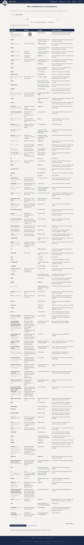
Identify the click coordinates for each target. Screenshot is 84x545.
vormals (46, 131)
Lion (41, 482)
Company (43, 98)
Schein (39, 67)
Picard (41, 242)
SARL (43, 150)
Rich (39, 169)
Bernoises (40, 462)
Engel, (43, 47)
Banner (39, 69)
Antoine (39, 315)
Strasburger (44, 226)
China (39, 321)
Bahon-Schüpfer (43, 76)
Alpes (48, 460)
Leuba (42, 266)
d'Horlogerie (40, 41)
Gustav (39, 132)
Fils (40, 148)
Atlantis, (45, 189)
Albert (48, 380)
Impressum (33, 538)
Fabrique (48, 39)
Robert (39, 278)
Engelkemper (43, 92)
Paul (39, 175)
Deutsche (40, 198)
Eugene (39, 193)
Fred (42, 169)
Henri (39, 242)
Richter (42, 446)
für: (47, 67)
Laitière (43, 460)
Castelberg (43, 315)
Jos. (38, 124)
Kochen (47, 538)
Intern (51, 538)
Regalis (47, 287)
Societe (39, 460)
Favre (42, 334)
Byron (39, 226)
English (79, 1)
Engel (43, 32)
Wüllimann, (45, 286)
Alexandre (40, 32)
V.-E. (39, 178)
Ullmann (40, 507)
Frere (45, 242)
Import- (46, 321)
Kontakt (74, 1)
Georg (39, 446)
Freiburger (44, 129)
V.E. (38, 76)
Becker (42, 132)
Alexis (39, 334)
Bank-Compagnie (41, 322)
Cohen (43, 219)
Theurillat (40, 160)
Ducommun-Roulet (45, 193)
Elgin (39, 489)
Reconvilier (40, 406)
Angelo (44, 41)
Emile (39, 158)
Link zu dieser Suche (32, 525)
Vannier (40, 118)
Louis (47, 80)
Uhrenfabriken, (41, 131)
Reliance (39, 380)
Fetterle (39, 381)
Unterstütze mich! (40, 538)
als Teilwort (51, 22)
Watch (42, 69)
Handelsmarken (53, 1)
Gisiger (42, 187)
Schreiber (40, 417)
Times (44, 190)
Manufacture (47, 187)
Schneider (40, 287)
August (39, 183)
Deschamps (43, 124)
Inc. (44, 71)
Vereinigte (40, 129)
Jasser (42, 183)
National (42, 489)
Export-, (42, 321)
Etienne (44, 148)
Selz (39, 422)
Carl (38, 92)
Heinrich (39, 219)
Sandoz (39, 428)
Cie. (44, 234)
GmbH (47, 92)
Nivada (39, 286)
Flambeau (40, 190)
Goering (42, 230)
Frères (43, 160)
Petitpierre (40, 234)
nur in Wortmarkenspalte (40, 22)
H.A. (38, 352)
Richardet (42, 352)
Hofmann (40, 150)
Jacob (47, 98)
